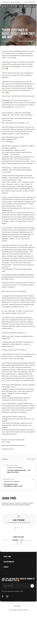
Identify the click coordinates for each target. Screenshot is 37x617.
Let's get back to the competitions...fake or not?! (12, 485)
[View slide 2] (17, 528)
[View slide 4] (22, 528)
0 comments (32, 459)
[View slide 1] (15, 528)
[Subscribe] (31, 596)
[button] (30, 7)
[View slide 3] (19, 528)
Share (5, 459)
